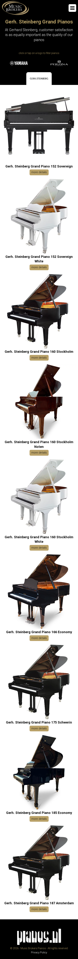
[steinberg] (39, 78)
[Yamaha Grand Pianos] (18, 63)
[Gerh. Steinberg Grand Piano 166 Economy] (39, 627)
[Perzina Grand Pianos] (59, 63)
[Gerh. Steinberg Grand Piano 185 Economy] (39, 808)
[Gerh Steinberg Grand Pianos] (39, 78)
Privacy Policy (39, 952)
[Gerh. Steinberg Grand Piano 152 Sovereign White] (39, 252)
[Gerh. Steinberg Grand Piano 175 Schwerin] (39, 718)
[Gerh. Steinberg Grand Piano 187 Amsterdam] (39, 899)
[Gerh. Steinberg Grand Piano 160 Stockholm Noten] (39, 437)
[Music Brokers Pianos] (15, 8)
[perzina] (59, 63)
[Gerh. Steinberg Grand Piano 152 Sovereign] (39, 162)
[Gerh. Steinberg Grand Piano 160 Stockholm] (39, 347)
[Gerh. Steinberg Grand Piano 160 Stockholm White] (39, 533)
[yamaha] (19, 63)
